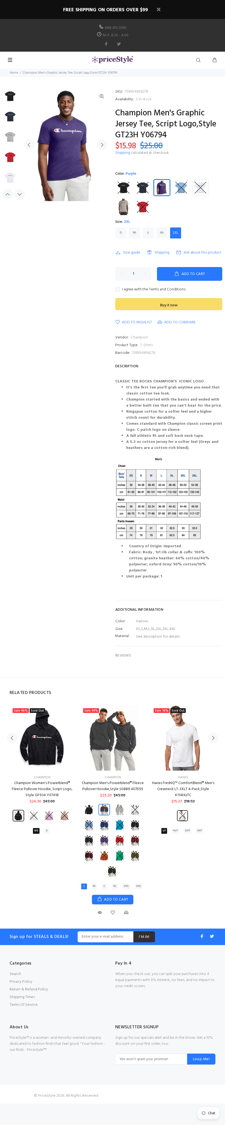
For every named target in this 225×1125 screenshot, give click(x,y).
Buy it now (169, 305)
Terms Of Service (24, 1005)
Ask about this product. (203, 252)
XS (36, 831)
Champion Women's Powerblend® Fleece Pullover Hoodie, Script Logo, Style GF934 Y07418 (42, 789)
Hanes (183, 777)
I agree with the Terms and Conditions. (154, 290)
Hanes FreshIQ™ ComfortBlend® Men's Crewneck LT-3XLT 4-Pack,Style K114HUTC (183, 789)
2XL (176, 233)
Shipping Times (22, 997)
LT (164, 831)
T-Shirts (146, 345)
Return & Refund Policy (29, 989)
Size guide (131, 252)
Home (14, 73)
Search (15, 974)
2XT (187, 831)
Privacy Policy (21, 982)
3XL (138, 886)
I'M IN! (144, 937)
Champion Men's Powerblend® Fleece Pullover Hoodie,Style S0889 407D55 (113, 786)
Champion (139, 337)
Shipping (122, 153)
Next (102, 145)
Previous (29, 145)
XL (162, 233)
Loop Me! (201, 1059)
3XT (199, 831)
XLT (175, 831)
